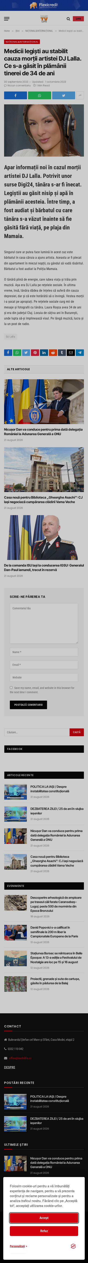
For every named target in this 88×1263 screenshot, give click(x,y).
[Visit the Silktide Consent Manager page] (73, 1246)
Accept (44, 1218)
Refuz (44, 1231)
